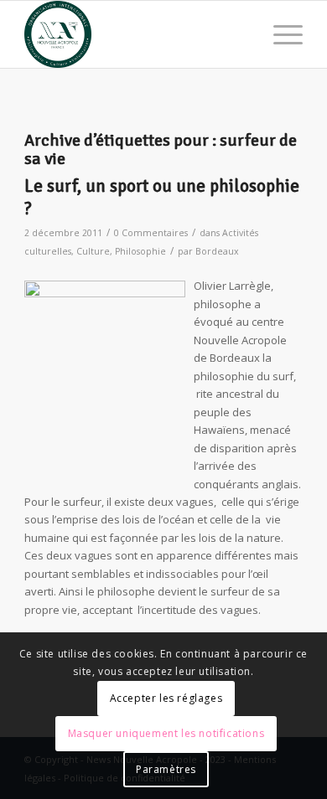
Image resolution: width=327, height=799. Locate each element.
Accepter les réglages (166, 698)
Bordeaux (217, 251)
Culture (93, 251)
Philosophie (140, 251)
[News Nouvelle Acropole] (135, 34)
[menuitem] (280, 34)
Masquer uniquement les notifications (166, 733)
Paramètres (166, 769)
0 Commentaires (151, 233)
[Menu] (280, 34)
